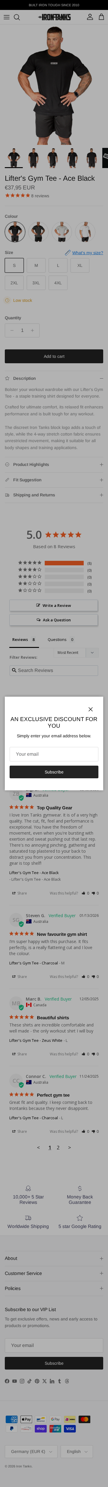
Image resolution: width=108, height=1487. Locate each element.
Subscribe (54, 772)
